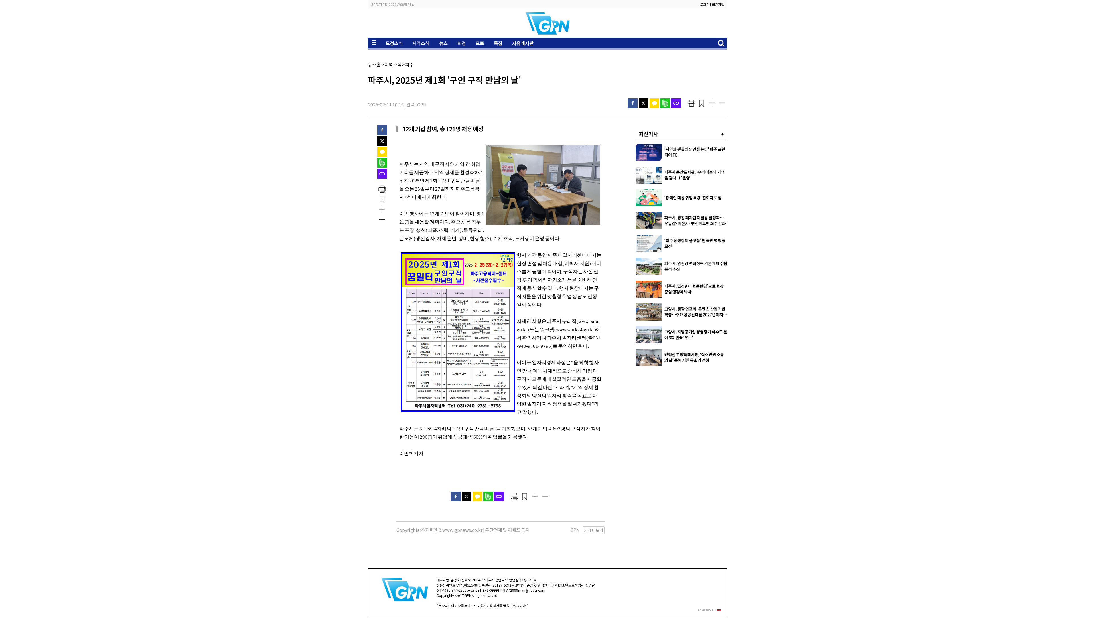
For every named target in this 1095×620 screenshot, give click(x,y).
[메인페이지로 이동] (547, 33)
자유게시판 (523, 43)
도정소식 (394, 43)
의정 (461, 43)
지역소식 (420, 43)
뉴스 (443, 43)
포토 (480, 43)
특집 (498, 43)
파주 (409, 64)
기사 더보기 (593, 530)
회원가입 (718, 4)
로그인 (704, 4)
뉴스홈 (374, 64)
